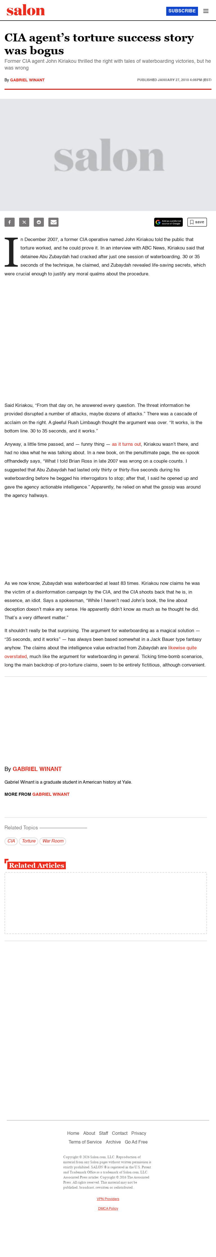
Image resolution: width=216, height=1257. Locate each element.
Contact (119, 1133)
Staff (103, 1133)
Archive (113, 1142)
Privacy (138, 1133)
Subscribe (182, 11)
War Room (52, 841)
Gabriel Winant (27, 80)
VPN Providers (108, 1199)
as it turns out (126, 444)
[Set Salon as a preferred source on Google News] (168, 222)
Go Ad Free (136, 1142)
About (89, 1133)
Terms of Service (85, 1142)
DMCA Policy (108, 1209)
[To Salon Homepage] (26, 9)
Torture (28, 841)
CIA (11, 841)
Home (73, 1133)
